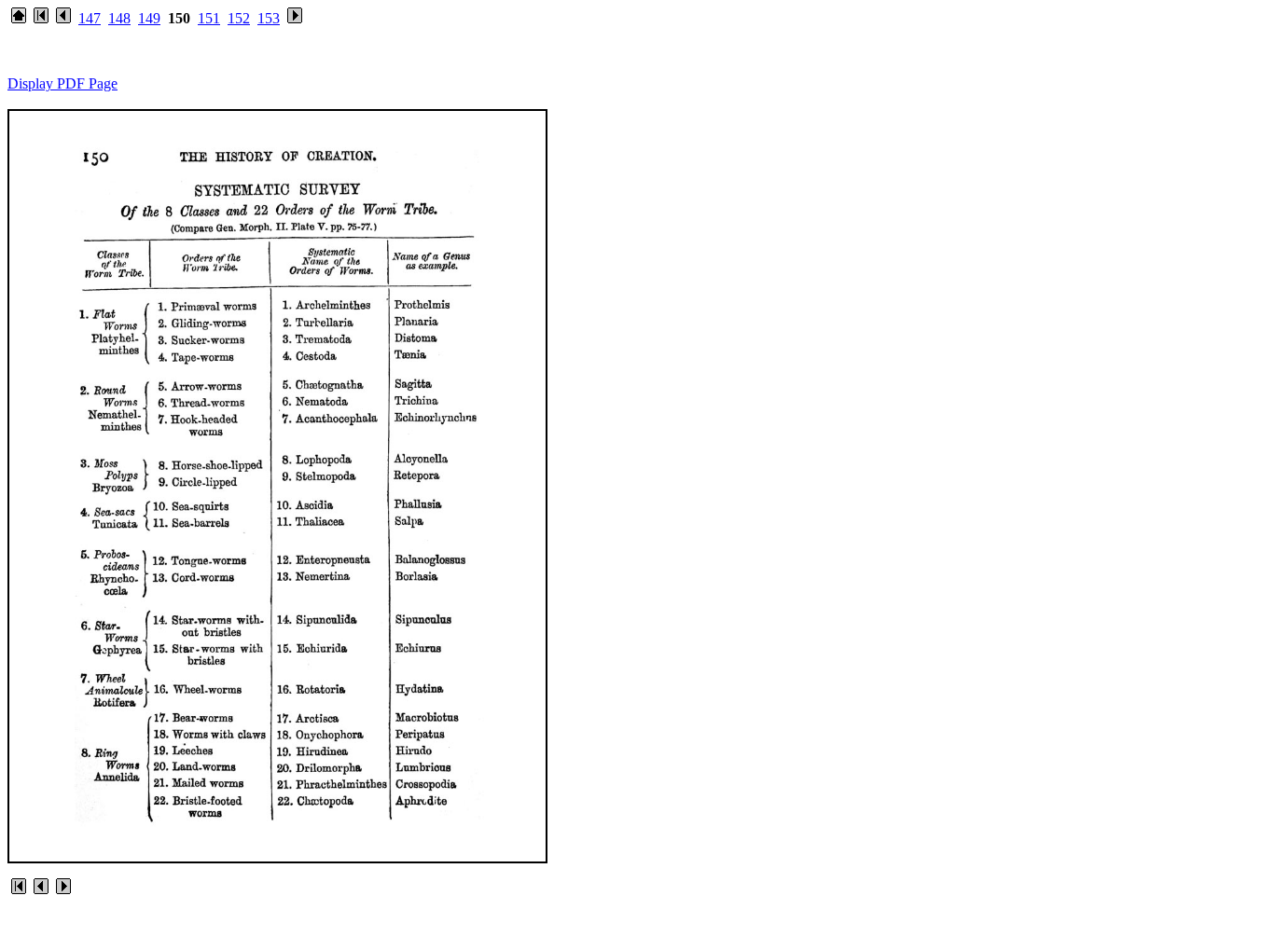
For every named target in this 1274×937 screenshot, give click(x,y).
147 (89, 18)
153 (268, 18)
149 (149, 18)
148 (119, 18)
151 (209, 18)
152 (239, 18)
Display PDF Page (62, 83)
